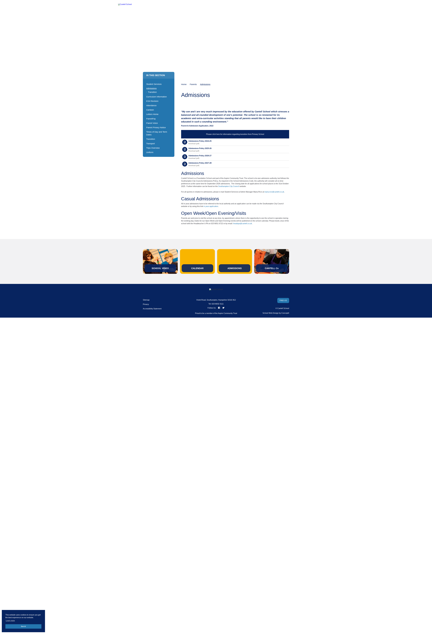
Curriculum (207, 11)
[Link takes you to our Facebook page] (219, 308)
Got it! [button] (23, 626)
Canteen (150, 110)
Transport (150, 143)
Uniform (149, 152)
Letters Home (152, 114)
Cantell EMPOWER (254, 11)
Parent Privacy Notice (156, 127)
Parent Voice (152, 123)
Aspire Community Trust (227, 313)
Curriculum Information (156, 97)
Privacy (146, 304)
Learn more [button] (10, 621)
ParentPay (151, 119)
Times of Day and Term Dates (156, 133)
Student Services (154, 84)
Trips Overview (153, 148)
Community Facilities (279, 11)
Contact (310, 11)
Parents (299, 11)
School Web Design (271, 313)
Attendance (151, 105)
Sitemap (146, 300)
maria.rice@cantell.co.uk (274, 192)
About (194, 11)
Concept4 (285, 313)
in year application (211, 206)
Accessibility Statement (152, 309)
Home (183, 11)
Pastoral (221, 11)
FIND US (283, 300)
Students (235, 11)
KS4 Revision (152, 101)
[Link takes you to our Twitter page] (223, 308)
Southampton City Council (228, 186)
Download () (193, 143)
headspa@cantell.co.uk (242, 223)
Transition (152, 92)
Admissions (151, 88)
